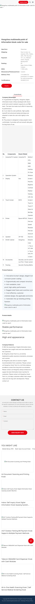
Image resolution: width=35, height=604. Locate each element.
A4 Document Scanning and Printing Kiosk (15, 475)
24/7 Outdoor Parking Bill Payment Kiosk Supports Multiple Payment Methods (16, 532)
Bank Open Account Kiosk (23, 449)
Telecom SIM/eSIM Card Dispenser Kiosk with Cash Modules (16, 560)
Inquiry (7, 86)
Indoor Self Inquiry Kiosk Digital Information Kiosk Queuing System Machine (14, 504)
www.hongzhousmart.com (13, 600)
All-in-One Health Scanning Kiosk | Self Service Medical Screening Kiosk (16, 588)
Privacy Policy (29, 600)
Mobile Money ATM (7, 449)
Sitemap (23, 600)
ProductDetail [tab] (17, 94)
